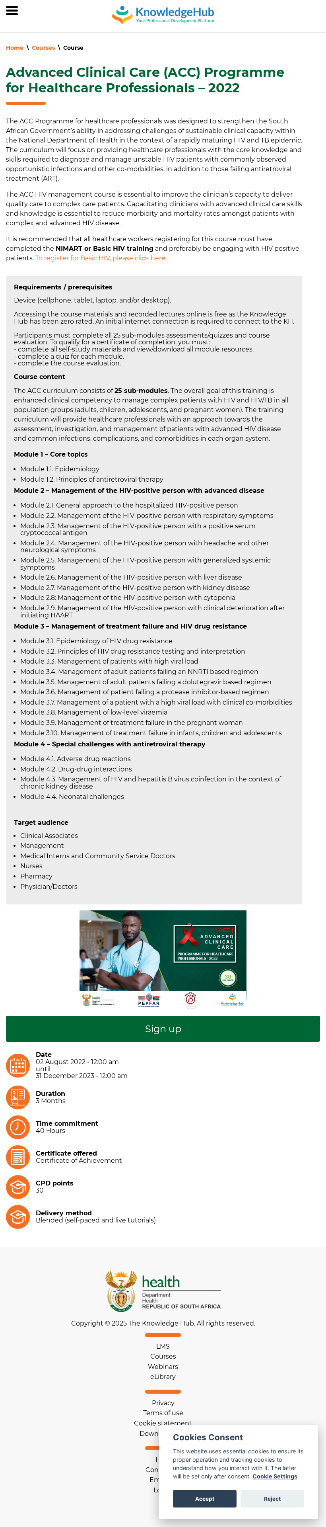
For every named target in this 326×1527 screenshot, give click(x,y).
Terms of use (163, 1413)
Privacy (163, 1403)
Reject (272, 1499)
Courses (43, 47)
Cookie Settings (274, 1476)
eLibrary (163, 1377)
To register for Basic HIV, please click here (100, 258)
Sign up (163, 1029)
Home (14, 47)
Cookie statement (163, 1423)
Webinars (163, 1367)
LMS (163, 1346)
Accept (204, 1499)
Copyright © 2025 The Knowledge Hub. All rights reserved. (163, 1323)
